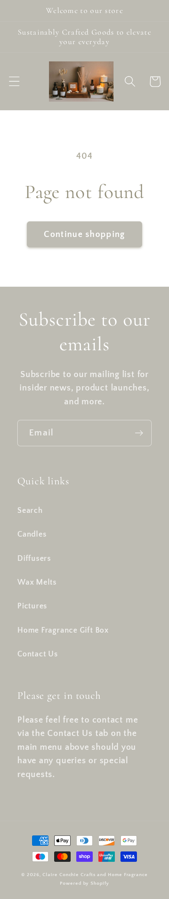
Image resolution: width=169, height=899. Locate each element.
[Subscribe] (139, 433)
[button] (14, 81)
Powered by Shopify (84, 883)
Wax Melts (37, 582)
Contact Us (37, 654)
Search (30, 510)
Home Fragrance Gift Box (63, 630)
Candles (31, 534)
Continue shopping (84, 234)
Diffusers (34, 558)
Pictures (32, 606)
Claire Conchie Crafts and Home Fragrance (94, 874)
